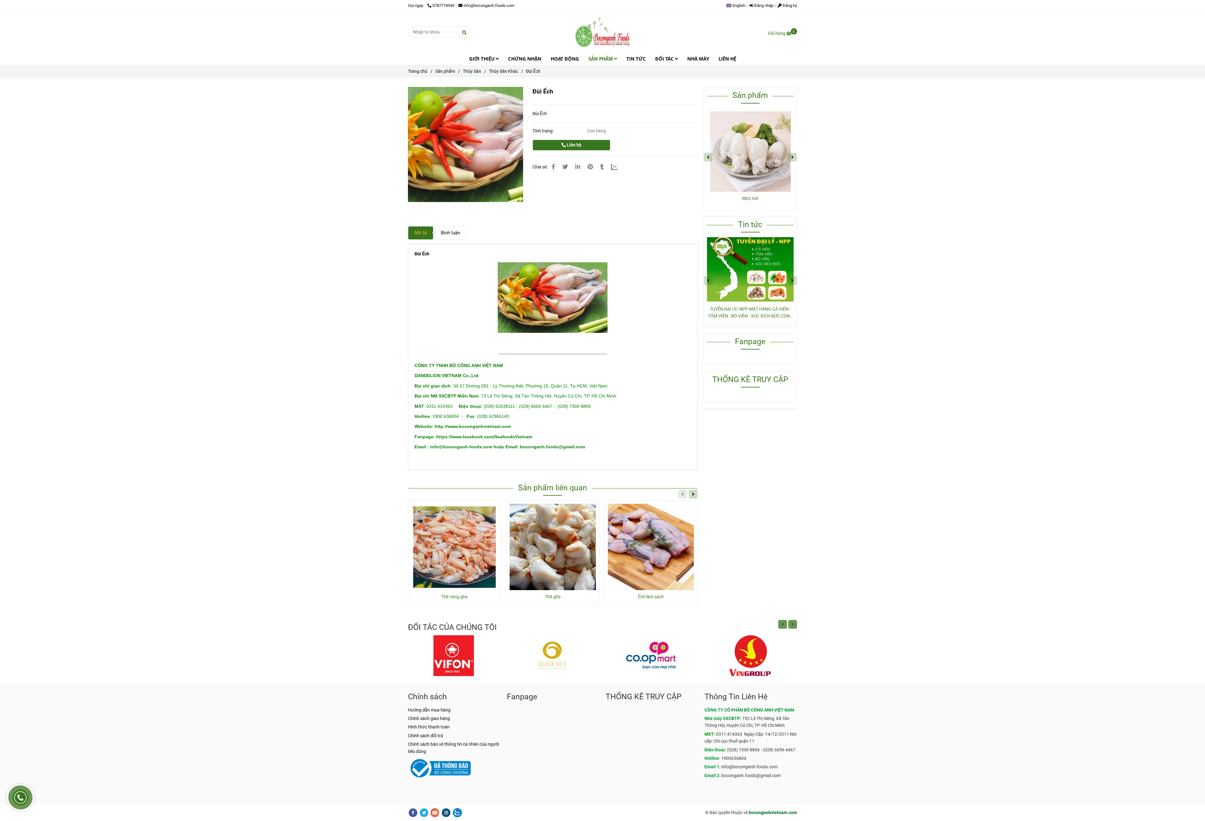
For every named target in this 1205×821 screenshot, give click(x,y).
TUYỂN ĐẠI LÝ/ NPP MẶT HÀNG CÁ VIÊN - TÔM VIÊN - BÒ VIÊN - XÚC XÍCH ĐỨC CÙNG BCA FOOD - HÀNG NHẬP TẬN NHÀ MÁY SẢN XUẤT (750, 313)
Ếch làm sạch (651, 596)
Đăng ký (789, 5)
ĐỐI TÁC (665, 59)
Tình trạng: (543, 130)
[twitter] (424, 812)
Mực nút (750, 198)
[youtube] (435, 812)
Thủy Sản (472, 71)
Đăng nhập (763, 5)
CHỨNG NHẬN (524, 59)
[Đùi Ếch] (602, 32)
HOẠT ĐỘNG (565, 59)
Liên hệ (573, 144)
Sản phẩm (445, 71)
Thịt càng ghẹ (454, 596)
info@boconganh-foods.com (488, 5)
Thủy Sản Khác (503, 71)
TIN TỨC (636, 59)
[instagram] (446, 812)
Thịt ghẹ (552, 596)
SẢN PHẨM (601, 59)
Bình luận (450, 233)
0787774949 (443, 5)
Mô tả (421, 233)
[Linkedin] (577, 166)
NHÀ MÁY (698, 59)
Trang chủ (417, 71)
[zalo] (457, 812)
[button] (737, 5)
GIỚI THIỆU (482, 59)
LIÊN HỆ (727, 59)
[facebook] (413, 812)
